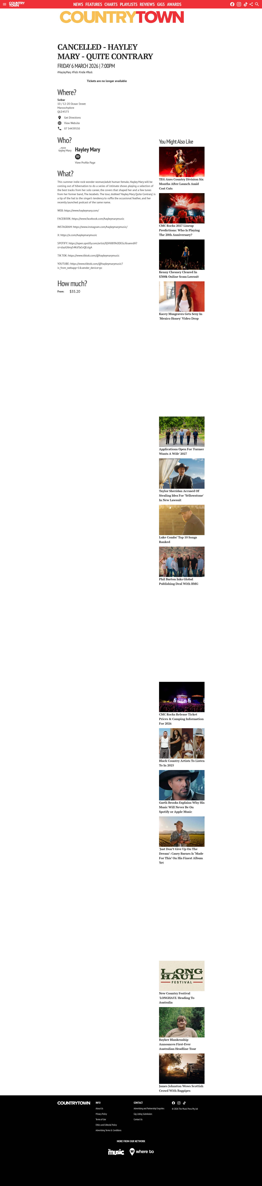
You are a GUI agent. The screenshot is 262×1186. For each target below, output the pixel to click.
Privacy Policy (101, 1114)
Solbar (61, 100)
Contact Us (138, 1119)
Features (94, 4)
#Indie (82, 72)
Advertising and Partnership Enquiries (149, 1108)
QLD (59, 111)
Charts (111, 4)
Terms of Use (101, 1119)
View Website (72, 123)
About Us (99, 1108)
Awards (174, 4)
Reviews (147, 4)
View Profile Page (85, 162)
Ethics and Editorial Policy (106, 1125)
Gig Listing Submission (143, 1114)
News (78, 4)
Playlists (128, 4)
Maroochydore (65, 107)
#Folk (75, 72)
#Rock (89, 72)
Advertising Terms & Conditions (108, 1130)
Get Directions (72, 117)
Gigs (161, 4)
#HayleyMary (64, 72)
